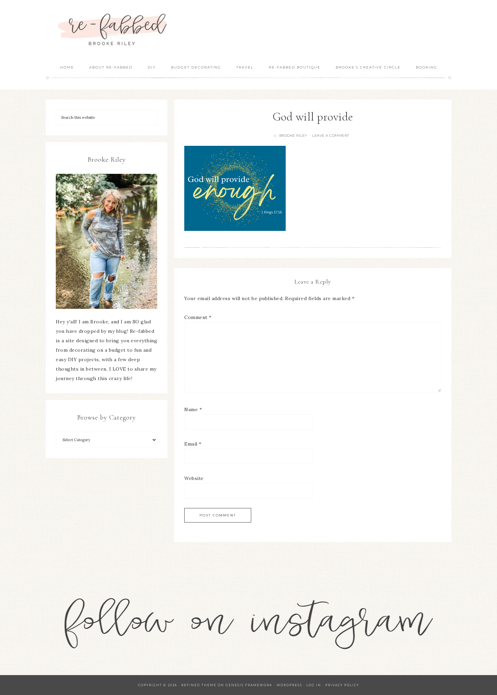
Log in (313, 685)
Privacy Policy (342, 685)
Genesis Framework (249, 685)
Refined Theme (198, 685)
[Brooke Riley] (106, 241)
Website (194, 478)
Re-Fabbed (113, 29)
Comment (198, 317)
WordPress (289, 685)
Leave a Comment (330, 135)
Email (193, 444)
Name (193, 409)
